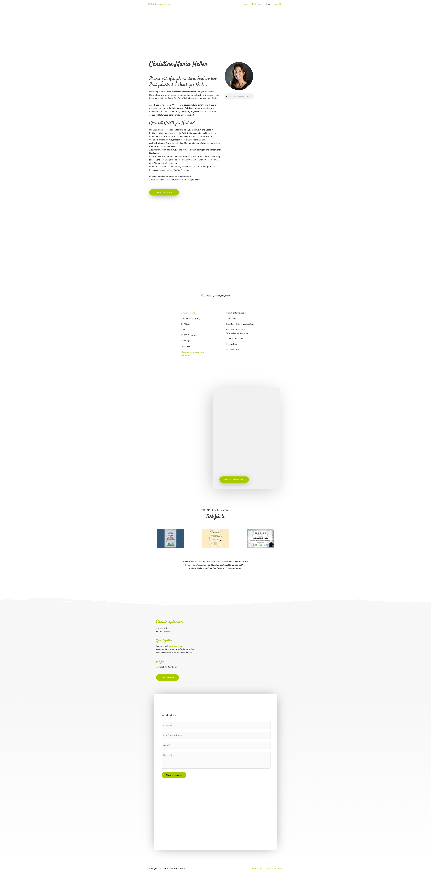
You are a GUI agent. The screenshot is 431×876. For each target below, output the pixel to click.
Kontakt (277, 4)
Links (280, 868)
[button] (150, 538)
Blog (268, 4)
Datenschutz (270, 868)
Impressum (257, 868)
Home (245, 4)
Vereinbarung (175, 646)
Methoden (257, 4)
